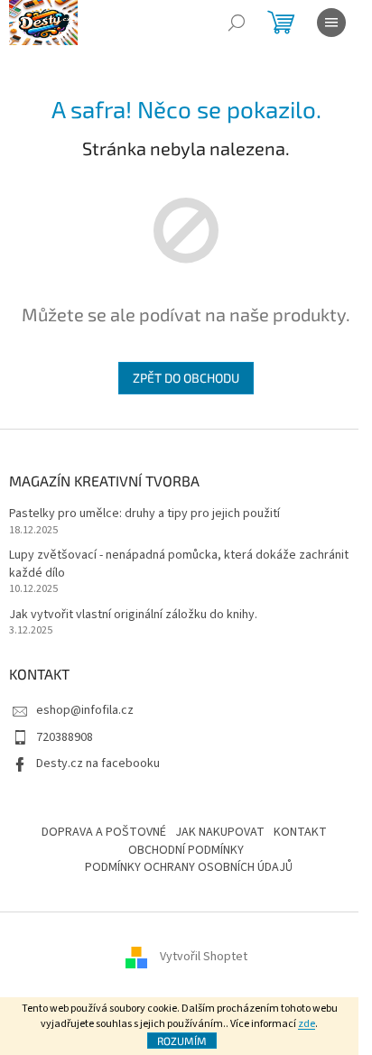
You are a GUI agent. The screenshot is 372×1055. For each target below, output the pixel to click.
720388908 (64, 737)
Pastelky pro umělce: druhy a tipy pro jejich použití (144, 514)
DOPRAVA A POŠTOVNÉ (104, 832)
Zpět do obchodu (186, 377)
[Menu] (331, 23)
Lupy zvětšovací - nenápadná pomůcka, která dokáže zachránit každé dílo (179, 564)
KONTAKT (300, 832)
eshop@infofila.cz (85, 710)
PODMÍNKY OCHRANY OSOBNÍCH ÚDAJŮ (189, 867)
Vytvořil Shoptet (203, 958)
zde (306, 1024)
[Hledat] (237, 23)
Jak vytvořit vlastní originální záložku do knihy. (133, 615)
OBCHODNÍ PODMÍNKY (186, 850)
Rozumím (182, 1040)
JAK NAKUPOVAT (220, 832)
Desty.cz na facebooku (98, 763)
